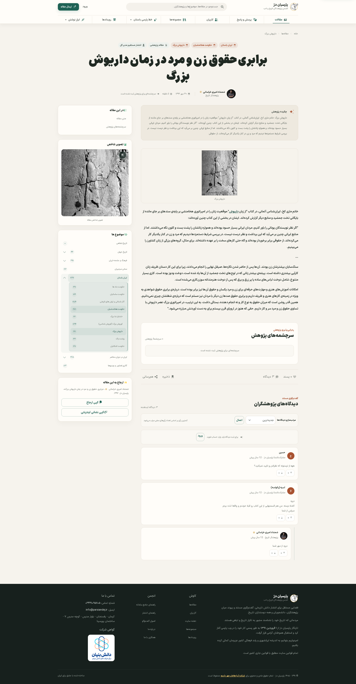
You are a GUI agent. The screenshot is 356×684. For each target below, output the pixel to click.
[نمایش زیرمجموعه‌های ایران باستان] (64, 277)
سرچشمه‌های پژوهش (116, 126)
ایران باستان (226, 45)
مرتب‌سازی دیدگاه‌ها (286, 420)
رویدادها (192, 637)
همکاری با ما (149, 637)
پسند (287, 377)
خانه (296, 33)
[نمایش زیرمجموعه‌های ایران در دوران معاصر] (64, 357)
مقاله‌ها (284, 33)
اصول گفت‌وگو (148, 621)
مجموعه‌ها (191, 629)
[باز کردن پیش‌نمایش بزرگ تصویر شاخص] (94, 182)
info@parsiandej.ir (96, 610)
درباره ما (151, 629)
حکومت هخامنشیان (202, 45)
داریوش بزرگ (270, 33)
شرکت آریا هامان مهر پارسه (233, 676)
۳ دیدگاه (268, 377)
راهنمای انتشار (148, 613)
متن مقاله (121, 118)
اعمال (239, 420)
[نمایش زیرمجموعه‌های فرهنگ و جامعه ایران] (64, 260)
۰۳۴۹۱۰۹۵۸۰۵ (92, 603)
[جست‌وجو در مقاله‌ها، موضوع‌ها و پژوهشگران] (222, 7)
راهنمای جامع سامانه (145, 604)
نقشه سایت (190, 621)
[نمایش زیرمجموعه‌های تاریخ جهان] (64, 252)
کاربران (193, 613)
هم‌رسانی (148, 377)
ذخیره (166, 377)
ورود (85, 7)
